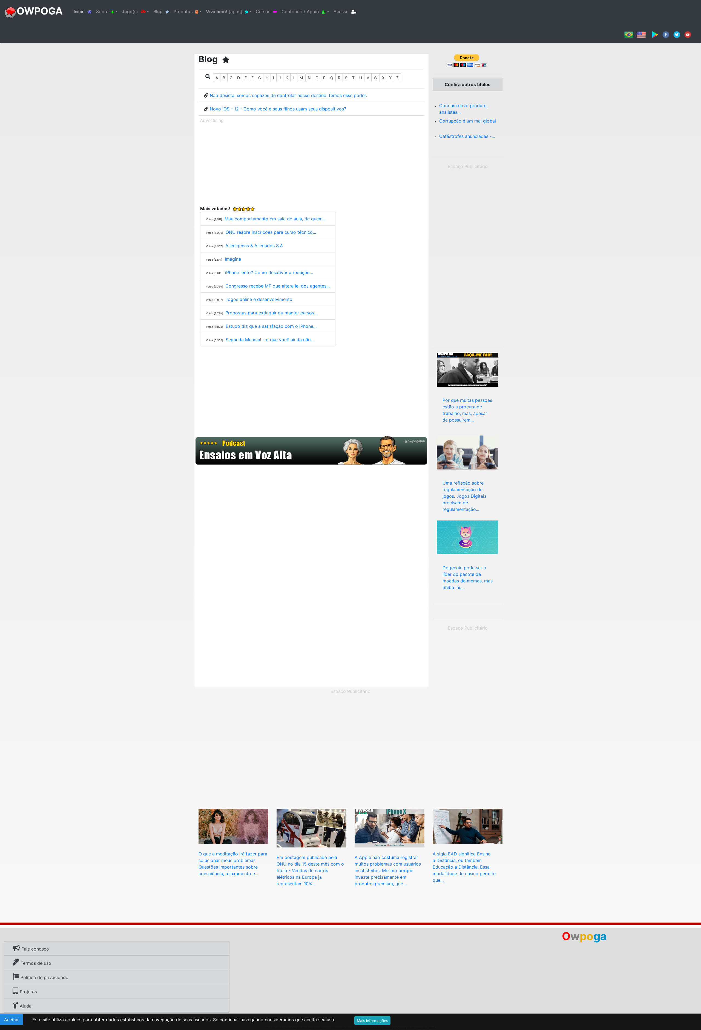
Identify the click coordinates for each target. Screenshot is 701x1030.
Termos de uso (35, 963)
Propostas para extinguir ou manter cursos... (271, 312)
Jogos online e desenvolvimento (258, 299)
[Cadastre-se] (311, 450)
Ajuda (24, 1006)
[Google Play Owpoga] (654, 34)
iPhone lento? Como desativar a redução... (269, 272)
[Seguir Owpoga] (676, 34)
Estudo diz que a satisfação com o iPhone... (271, 326)
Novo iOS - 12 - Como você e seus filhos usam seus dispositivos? (278, 109)
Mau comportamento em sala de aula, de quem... (275, 218)
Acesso (341, 11)
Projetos (27, 991)
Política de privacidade (43, 977)
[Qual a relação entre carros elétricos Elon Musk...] (311, 827)
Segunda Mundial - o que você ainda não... (270, 339)
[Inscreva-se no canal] (687, 34)
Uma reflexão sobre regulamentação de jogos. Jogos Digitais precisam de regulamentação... (464, 496)
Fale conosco (34, 949)
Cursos (263, 11)
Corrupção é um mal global (467, 121)
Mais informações (372, 1020)
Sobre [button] (102, 11)
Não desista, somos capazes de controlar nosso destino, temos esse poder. (288, 95)
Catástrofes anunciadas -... (467, 136)
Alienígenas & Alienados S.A (254, 245)
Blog (158, 11)
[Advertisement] (311, 163)
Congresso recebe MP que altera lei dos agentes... (277, 286)
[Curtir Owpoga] (665, 34)
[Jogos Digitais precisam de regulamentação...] (467, 452)
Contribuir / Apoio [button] (300, 11)
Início (84, 11)
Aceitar (11, 1019)
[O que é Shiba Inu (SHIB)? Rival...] (467, 537)
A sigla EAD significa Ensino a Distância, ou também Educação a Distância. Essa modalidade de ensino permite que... (464, 867)
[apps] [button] (224, 11)
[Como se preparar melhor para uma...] (467, 369)
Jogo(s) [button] (130, 11)
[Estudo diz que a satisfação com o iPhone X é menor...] (389, 827)
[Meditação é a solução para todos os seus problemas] (233, 826)
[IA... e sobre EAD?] (467, 826)
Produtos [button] (183, 11)
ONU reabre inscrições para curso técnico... (271, 232)
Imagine (233, 259)
